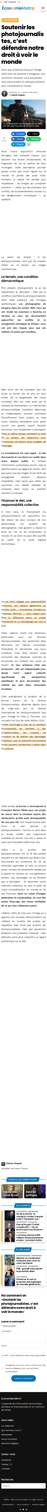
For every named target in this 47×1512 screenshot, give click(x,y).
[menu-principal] (43, 8)
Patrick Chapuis (14, 1163)
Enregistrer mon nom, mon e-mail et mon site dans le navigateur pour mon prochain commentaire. (26, 1368)
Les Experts (10, 20)
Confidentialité (7, 1504)
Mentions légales (9, 1443)
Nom (4, 1346)
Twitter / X (6, 1464)
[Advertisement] (23, 228)
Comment (6, 1331)
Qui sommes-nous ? (11, 1430)
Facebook (6, 1460)
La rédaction (7, 1426)
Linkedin (5, 1468)
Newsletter (6, 1434)
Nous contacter (9, 1439)
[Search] (43, 1485)
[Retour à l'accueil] (18, 8)
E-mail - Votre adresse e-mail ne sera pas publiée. (24, 1355)
